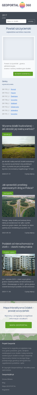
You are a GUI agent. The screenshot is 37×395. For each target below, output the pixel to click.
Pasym (13, 93)
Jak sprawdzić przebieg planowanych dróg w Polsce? (17, 186)
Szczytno (14, 100)
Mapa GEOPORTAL (19, 325)
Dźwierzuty (15, 107)
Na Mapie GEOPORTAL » (23, 74)
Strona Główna (7, 379)
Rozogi (13, 89)
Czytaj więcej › (30, 174)
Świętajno (14, 96)
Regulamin (5, 390)
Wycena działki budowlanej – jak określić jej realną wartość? (18, 127)
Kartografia (8, 193)
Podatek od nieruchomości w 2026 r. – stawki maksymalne (17, 245)
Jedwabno (14, 110)
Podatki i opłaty (9, 252)
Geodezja (7, 134)
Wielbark (14, 103)
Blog (3, 383)
